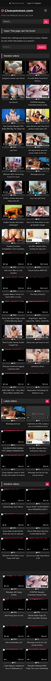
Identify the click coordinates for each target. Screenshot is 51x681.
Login (29, 3)
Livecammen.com (18, 10)
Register (38, 3)
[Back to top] (43, 673)
